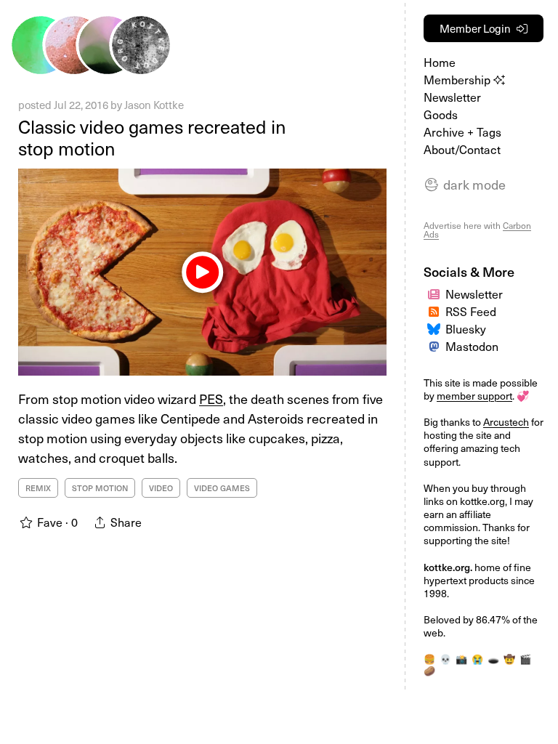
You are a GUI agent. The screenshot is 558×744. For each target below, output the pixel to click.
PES (211, 398)
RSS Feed (470, 311)
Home (440, 61)
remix (38, 488)
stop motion (100, 488)
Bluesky (465, 328)
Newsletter (452, 96)
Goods (441, 114)
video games (222, 488)
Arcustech (506, 421)
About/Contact (462, 149)
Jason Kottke (154, 105)
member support (474, 395)
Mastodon (471, 346)
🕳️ (493, 659)
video (161, 488)
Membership (458, 79)
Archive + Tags (462, 131)
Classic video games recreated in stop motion (152, 137)
